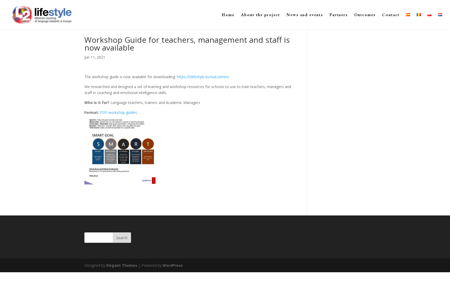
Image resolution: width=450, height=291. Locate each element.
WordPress (172, 265)
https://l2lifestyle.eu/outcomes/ (203, 76)
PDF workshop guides (118, 112)
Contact (390, 15)
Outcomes (365, 15)
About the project (260, 15)
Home (228, 15)
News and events (304, 15)
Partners (338, 15)
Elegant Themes (121, 265)
